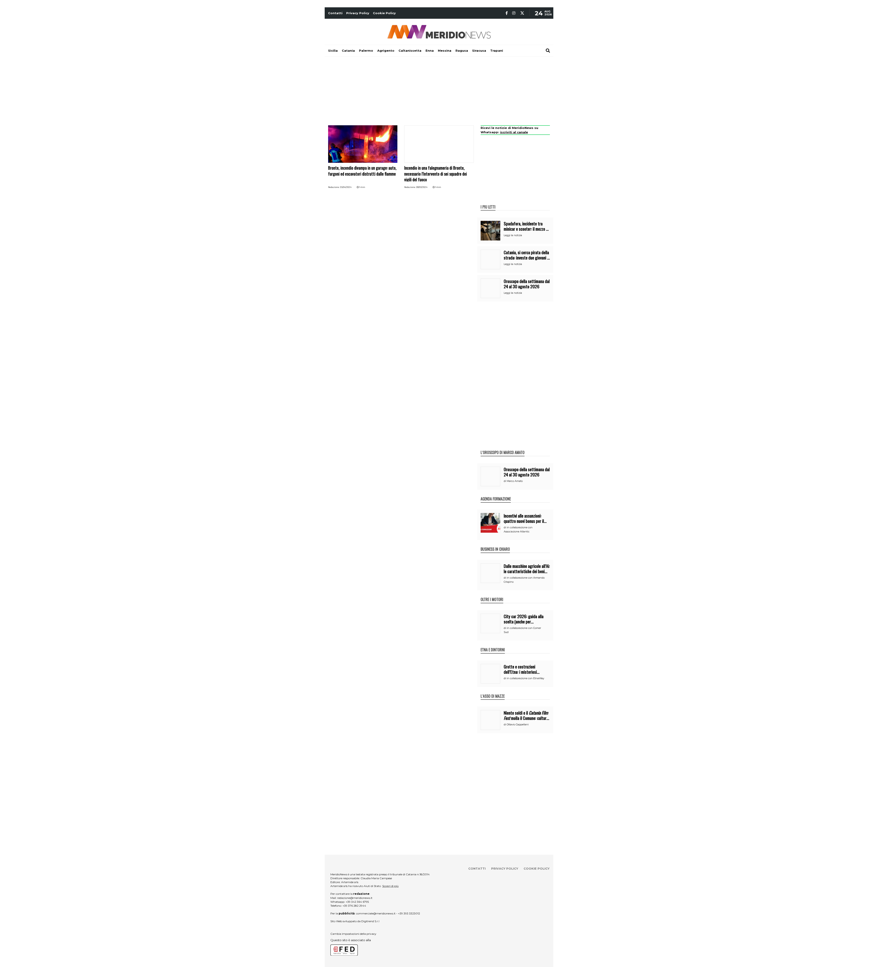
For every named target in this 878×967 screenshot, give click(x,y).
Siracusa (479, 50)
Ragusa (461, 50)
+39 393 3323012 (409, 913)
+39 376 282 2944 (354, 905)
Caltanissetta (410, 50)
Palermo (366, 50)
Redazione (333, 187)
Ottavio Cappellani (518, 724)
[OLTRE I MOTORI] (492, 594)
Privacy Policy (357, 13)
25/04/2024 (345, 187)
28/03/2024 (421, 187)
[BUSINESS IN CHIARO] (495, 544)
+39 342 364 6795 (357, 901)
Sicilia (333, 50)
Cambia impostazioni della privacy (353, 933)
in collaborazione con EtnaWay (525, 678)
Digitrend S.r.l (370, 921)
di (505, 481)
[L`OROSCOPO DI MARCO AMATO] (503, 447)
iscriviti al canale (514, 132)
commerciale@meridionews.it (376, 913)
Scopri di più (390, 886)
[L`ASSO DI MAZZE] (493, 691)
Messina (444, 50)
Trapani (496, 50)
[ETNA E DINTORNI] (493, 645)
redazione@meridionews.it (354, 898)
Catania (348, 50)
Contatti (335, 13)
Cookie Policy (384, 13)
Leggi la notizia (513, 235)
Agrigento (385, 50)
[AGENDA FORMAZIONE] (496, 494)
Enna (430, 50)
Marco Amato (515, 481)
